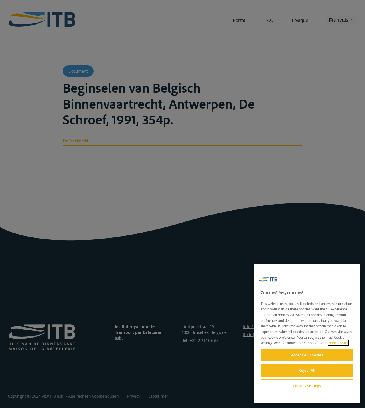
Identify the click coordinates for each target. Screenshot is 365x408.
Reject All (307, 370)
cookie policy (338, 342)
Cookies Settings (307, 385)
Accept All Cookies (307, 355)
